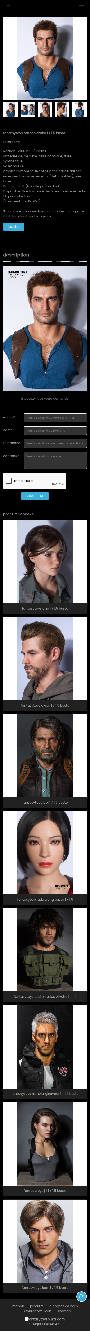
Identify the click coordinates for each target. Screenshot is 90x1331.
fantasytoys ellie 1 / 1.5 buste (45, 608)
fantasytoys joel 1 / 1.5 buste (45, 803)
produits (37, 1306)
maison (18, 1306)
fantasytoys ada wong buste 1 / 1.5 (45, 900)
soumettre (35, 496)
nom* (7, 430)
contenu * (11, 455)
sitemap (64, 1311)
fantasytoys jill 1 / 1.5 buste (45, 1191)
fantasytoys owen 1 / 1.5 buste (45, 705)
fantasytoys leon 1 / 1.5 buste (45, 1288)
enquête (14, 227)
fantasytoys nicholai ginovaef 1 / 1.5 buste (45, 1094)
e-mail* (9, 417)
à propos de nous (63, 1306)
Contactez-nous (37, 1311)
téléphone (11, 443)
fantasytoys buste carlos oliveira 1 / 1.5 (45, 997)
